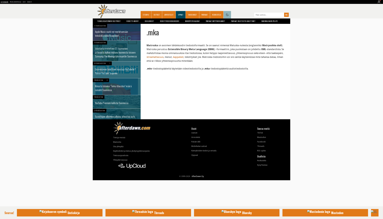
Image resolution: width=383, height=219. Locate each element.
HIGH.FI (29, 2)
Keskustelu (216, 15)
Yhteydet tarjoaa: (120, 160)
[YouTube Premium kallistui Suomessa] (117, 102)
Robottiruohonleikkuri (169, 21)
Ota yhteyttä (118, 146)
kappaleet (178, 57)
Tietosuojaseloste (120, 155)
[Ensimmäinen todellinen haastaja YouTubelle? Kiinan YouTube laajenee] (117, 69)
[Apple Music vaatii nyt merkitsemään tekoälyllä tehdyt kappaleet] (117, 32)
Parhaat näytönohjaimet (215, 21)
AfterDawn (4, 2)
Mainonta (117, 142)
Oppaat (180, 15)
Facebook (261, 142)
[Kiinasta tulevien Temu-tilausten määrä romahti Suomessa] (117, 86)
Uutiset (157, 15)
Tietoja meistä (119, 137)
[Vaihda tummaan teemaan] (227, 14)
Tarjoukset (192, 15)
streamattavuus (155, 57)
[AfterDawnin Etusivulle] (111, 11)
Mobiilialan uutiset (199, 146)
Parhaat (205, 15)
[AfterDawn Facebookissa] (251, 15)
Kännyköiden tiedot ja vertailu (203, 151)
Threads (260, 146)
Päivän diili (195, 142)
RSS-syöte (261, 151)
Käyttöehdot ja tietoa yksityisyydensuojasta (131, 151)
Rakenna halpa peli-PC (270, 21)
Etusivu (146, 15)
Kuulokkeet (149, 21)
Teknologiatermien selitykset (109, 21)
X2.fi (24, 2)
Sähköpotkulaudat (192, 21)
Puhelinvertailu (15, 2)
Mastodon (261, 137)
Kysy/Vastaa (262, 165)
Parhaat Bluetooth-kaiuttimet (243, 21)
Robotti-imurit (133, 21)
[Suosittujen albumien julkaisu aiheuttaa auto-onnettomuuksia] (117, 117)
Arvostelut (168, 15)
